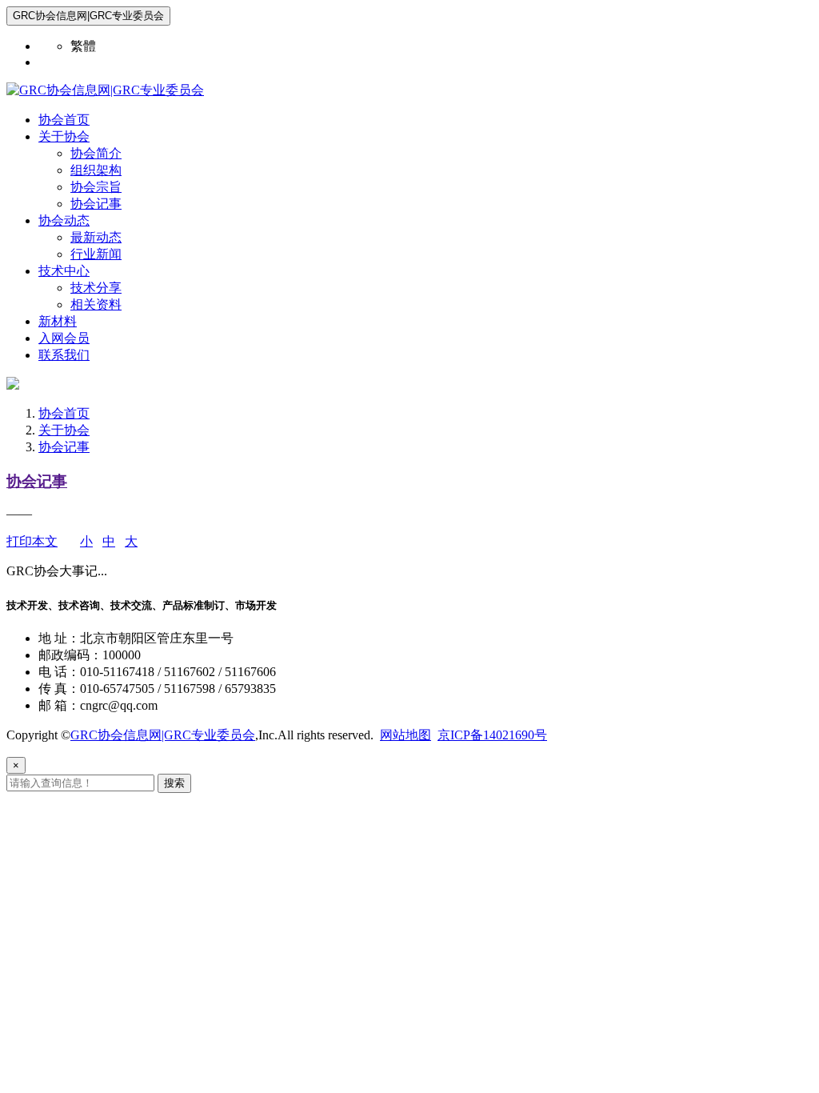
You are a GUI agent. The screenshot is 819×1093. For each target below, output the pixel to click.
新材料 (57, 321)
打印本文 (32, 541)
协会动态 (64, 220)
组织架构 (96, 170)
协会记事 (96, 203)
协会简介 (96, 153)
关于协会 (64, 136)
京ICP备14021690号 (492, 735)
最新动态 (96, 237)
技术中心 (64, 271)
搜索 (174, 783)
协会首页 (64, 119)
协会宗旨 (96, 187)
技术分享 (96, 287)
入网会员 (64, 338)
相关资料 (96, 304)
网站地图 (405, 735)
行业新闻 (96, 254)
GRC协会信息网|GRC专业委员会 (162, 735)
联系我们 (64, 355)
